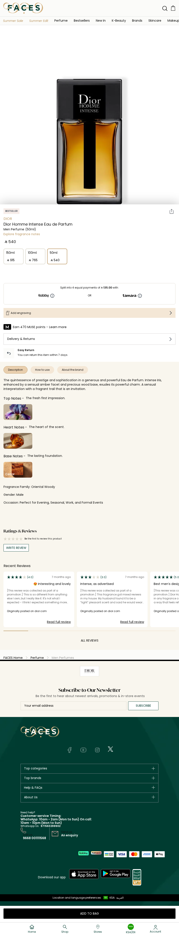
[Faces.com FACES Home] (23, 8)
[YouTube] (83, 749)
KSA (112, 897)
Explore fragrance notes (21, 234)
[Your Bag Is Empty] (173, 8)
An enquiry (69, 835)
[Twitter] (110, 749)
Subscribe (143, 705)
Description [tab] (15, 370)
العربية (120, 897)
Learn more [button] (58, 327)
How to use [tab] (42, 370)
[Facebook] (69, 749)
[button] (13, 21)
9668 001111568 (34, 838)
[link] (137, 20)
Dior (7, 218)
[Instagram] (97, 749)
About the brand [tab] (72, 370)
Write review (16, 548)
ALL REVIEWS (89, 640)
